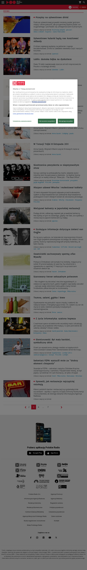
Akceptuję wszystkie (66, 121)
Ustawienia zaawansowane (22, 121)
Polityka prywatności (39, 102)
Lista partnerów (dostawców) (23, 114)
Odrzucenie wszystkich (47, 121)
